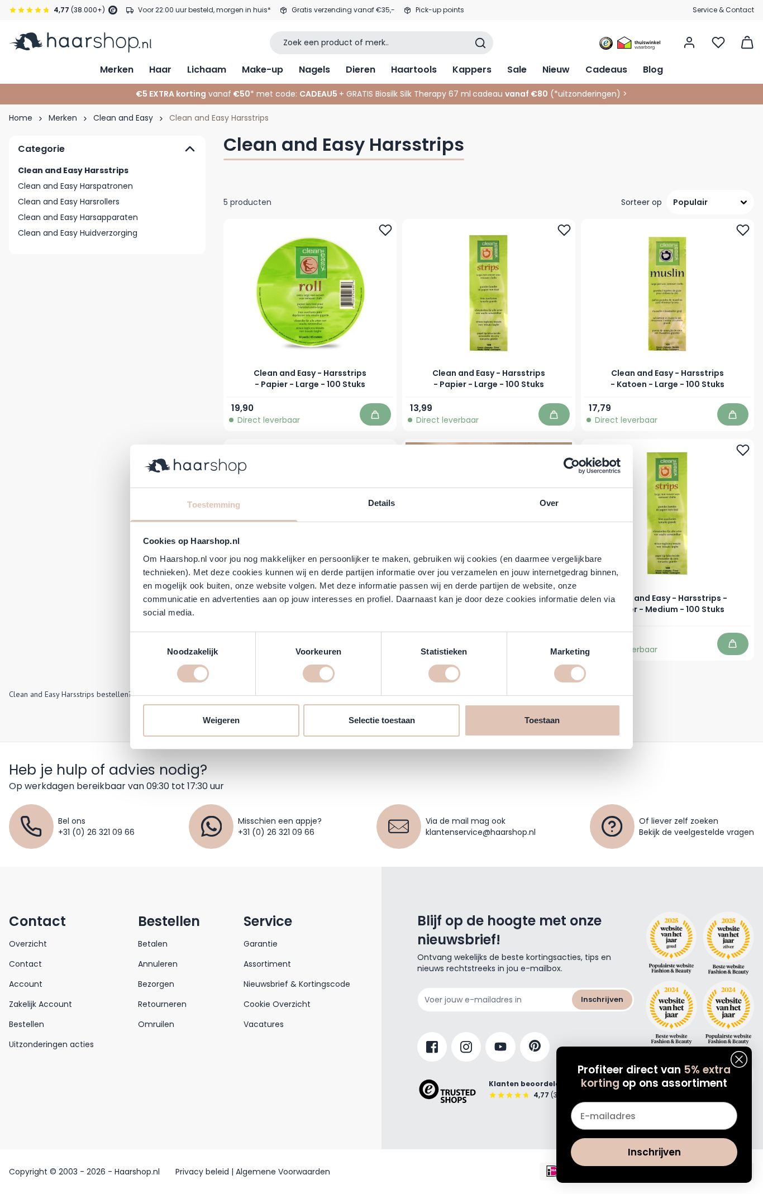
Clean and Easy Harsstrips (73, 170)
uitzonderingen (587, 93)
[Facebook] (432, 1047)
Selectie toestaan (382, 720)
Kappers (472, 69)
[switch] (319, 673)
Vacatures (264, 1024)
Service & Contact (723, 10)
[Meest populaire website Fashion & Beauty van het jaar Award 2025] (728, 943)
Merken (116, 69)
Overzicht (28, 943)
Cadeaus (606, 69)
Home (20, 117)
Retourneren (162, 1004)
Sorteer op (641, 202)
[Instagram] (466, 1047)
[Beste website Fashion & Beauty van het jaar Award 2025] (671, 943)
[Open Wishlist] (718, 42)
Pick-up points (440, 10)
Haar (160, 69)
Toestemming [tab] (213, 504)
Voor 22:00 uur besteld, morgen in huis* (204, 10)
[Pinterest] (535, 1047)
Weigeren (221, 720)
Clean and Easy (123, 117)
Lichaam (206, 69)
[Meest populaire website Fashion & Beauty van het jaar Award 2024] (728, 1012)
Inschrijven (602, 999)
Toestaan (542, 720)
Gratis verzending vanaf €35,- (343, 10)
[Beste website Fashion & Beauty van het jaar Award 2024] (671, 1012)
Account (25, 984)
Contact (25, 963)
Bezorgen (156, 984)
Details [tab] (381, 503)
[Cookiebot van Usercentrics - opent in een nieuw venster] (572, 465)
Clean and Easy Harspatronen (75, 186)
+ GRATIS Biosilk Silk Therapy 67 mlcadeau (443, 93)
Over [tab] (549, 503)
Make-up (262, 69)
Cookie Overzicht (277, 1004)
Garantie (261, 943)
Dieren (360, 69)
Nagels (314, 69)
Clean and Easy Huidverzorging (77, 232)
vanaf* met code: (216, 93)
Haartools (414, 69)
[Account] (689, 42)
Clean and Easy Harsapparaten (78, 217)
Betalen (153, 943)
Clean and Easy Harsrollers (69, 201)
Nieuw (556, 69)
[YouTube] (500, 1047)
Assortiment (267, 963)
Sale (517, 69)
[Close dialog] (739, 1059)
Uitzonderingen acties (51, 1044)
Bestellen (26, 1024)
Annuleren (158, 963)
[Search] (480, 43)
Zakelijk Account (40, 1004)
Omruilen (156, 1024)
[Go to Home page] (80, 42)
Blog (653, 69)
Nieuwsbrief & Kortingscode (297, 984)
